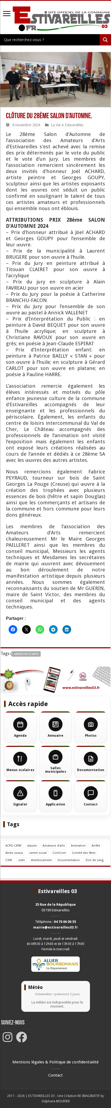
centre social (38, 853)
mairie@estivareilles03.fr (55, 927)
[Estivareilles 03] (55, 679)
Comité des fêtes (84, 853)
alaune (32, 845)
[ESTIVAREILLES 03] (55, 19)
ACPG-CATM (13, 845)
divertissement (41, 860)
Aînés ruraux (14, 853)
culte (21, 860)
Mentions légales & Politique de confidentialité (55, 1062)
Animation (78, 845)
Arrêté (96, 845)
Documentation (69, 860)
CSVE (8, 860)
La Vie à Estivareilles (67, 125)
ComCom (59, 853)
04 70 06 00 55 (65, 922)
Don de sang (94, 860)
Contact (55, 1075)
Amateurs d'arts (26, 654)
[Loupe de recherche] (105, 39)
